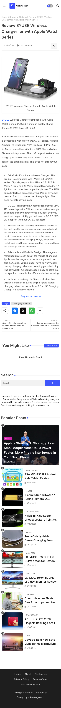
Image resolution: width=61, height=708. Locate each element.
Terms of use (40, 679)
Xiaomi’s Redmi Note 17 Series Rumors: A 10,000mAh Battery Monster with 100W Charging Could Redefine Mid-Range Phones (41, 497)
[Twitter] (23, 311)
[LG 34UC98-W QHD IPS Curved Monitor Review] (12, 559)
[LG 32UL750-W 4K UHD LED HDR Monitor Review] (12, 580)
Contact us (41, 674)
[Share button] (40, 311)
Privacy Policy (21, 679)
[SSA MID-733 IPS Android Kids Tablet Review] (12, 477)
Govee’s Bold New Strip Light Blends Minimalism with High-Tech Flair (40, 642)
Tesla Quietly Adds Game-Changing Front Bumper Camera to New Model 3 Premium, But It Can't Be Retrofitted (40, 538)
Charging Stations (18, 17)
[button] (50, 5)
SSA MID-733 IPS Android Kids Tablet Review (41, 476)
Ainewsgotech (37, 697)
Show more (51, 345)
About (28, 674)
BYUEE (5, 119)
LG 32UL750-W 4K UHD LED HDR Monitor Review (40, 579)
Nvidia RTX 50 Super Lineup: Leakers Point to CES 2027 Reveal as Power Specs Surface (40, 518)
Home (4, 17)
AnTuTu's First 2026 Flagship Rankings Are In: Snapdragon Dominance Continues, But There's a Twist (41, 621)
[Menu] (4, 6)
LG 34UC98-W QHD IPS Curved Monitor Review (40, 559)
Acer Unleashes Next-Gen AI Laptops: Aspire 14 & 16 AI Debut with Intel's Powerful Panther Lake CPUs (41, 601)
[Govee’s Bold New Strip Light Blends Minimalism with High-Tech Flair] (12, 642)
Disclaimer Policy (30, 684)
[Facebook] (15, 311)
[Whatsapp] (32, 311)
